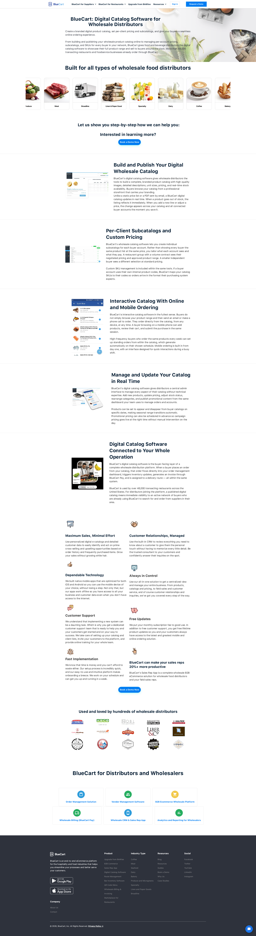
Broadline (135, 893)
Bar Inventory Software (114, 881)
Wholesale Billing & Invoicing (112, 891)
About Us (54, 908)
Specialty (135, 885)
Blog (160, 859)
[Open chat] (249, 929)
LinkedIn (188, 872)
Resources (162, 864)
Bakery (134, 876)
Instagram (188, 876)
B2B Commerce (111, 864)
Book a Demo (163, 872)
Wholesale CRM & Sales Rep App (128, 820)
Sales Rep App (110, 868)
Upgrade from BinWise (139, 4)
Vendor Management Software (128, 802)
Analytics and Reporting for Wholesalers (179, 820)
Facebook (188, 859)
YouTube (188, 868)
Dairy (133, 872)
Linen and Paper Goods (141, 889)
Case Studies (163, 881)
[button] (83, 4)
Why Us (161, 876)
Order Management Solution (81, 802)
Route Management (112, 876)
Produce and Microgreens (142, 881)
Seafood (134, 868)
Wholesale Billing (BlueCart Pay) (76, 820)
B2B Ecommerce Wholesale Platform (175, 802)
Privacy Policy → (95, 926)
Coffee (134, 859)
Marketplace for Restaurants (111, 900)
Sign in (175, 4)
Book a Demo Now (129, 142)
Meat (133, 864)
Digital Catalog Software (115, 872)
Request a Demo (196, 4)
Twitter (187, 864)
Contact (53, 912)
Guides (161, 868)
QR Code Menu (110, 885)
